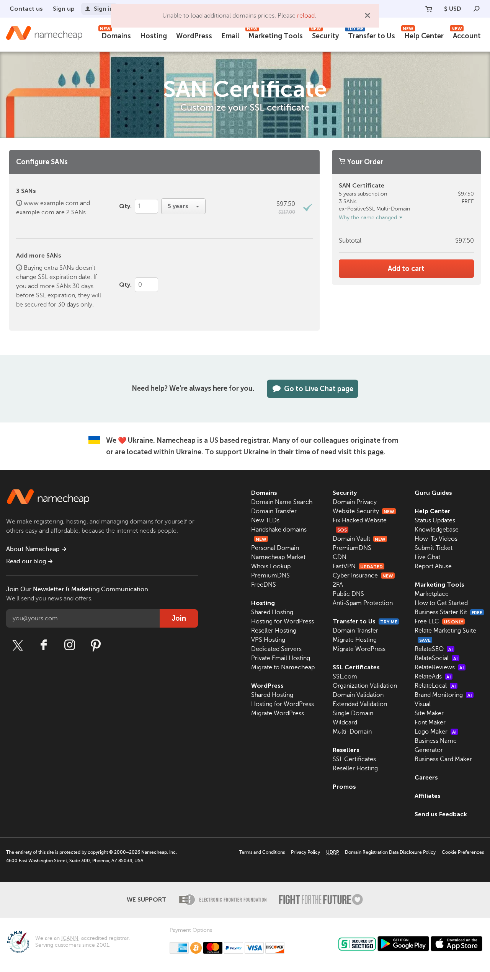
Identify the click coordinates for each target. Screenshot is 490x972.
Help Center (423, 35)
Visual (423, 704)
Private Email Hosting (280, 658)
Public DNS (348, 593)
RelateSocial (436, 658)
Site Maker (429, 713)
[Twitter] (17, 645)
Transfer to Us (370, 35)
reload (306, 15)
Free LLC (439, 621)
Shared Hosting (272, 612)
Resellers (346, 749)
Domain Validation (358, 694)
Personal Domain (275, 548)
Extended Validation (360, 704)
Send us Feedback (441, 814)
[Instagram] (69, 645)
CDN (339, 557)
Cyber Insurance (363, 575)
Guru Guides (433, 492)
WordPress (194, 36)
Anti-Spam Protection (363, 603)
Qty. (125, 206)
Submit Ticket (433, 548)
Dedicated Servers (276, 649)
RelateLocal (435, 685)
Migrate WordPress (277, 713)
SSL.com (345, 676)
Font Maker (430, 722)
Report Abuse (433, 566)
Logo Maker (436, 731)
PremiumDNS (270, 575)
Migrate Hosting (355, 639)
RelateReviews (439, 667)
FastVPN (358, 566)
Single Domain (353, 713)
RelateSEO (434, 649)
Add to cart (406, 268)
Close (367, 15)
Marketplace (432, 593)
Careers (426, 777)
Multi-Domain (352, 731)
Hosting (153, 36)
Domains (115, 35)
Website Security (363, 511)
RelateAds (433, 676)
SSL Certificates (356, 667)
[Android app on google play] (403, 943)
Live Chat (427, 557)
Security (324, 35)
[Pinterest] (95, 645)
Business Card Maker (443, 759)
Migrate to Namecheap (283, 667)
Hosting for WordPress (282, 621)
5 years (179, 206)
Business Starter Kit (448, 612)
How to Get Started (441, 603)
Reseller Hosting (273, 630)
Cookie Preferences (463, 852)
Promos (344, 786)
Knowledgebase (437, 529)
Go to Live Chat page (318, 389)
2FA (338, 584)
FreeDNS (263, 584)
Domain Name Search (281, 502)
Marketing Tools (275, 35)
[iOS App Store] (456, 943)
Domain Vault (359, 538)
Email (230, 36)
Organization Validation (365, 685)
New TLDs (265, 520)
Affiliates (428, 795)
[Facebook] (43, 645)
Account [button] (466, 35)
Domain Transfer (274, 511)
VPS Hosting (268, 639)
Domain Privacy (355, 502)
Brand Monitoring (443, 694)
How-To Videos (436, 538)
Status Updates (435, 520)
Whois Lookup (271, 566)
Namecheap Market (278, 557)
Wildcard (345, 722)
